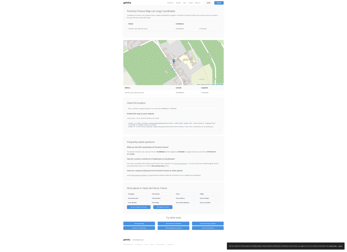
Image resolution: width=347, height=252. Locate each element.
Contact (197, 3)
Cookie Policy (333, 246)
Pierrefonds (155, 194)
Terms (146, 244)
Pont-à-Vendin (204, 198)
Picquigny (131, 194)
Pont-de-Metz (132, 202)
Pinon (178, 194)
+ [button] (125, 42)
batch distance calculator (139, 175)
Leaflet (198, 84)
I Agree (340, 246)
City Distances (170, 244)
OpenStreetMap (219, 84)
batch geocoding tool (180, 163)
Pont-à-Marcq (180, 198)
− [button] (125, 45)
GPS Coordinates (160, 244)
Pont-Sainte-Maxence (182, 202)
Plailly (202, 194)
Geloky (213, 84)
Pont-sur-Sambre (205, 202)
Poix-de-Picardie (133, 198)
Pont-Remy (155, 202)
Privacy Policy (138, 244)
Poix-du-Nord (156, 198)
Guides (191, 3)
